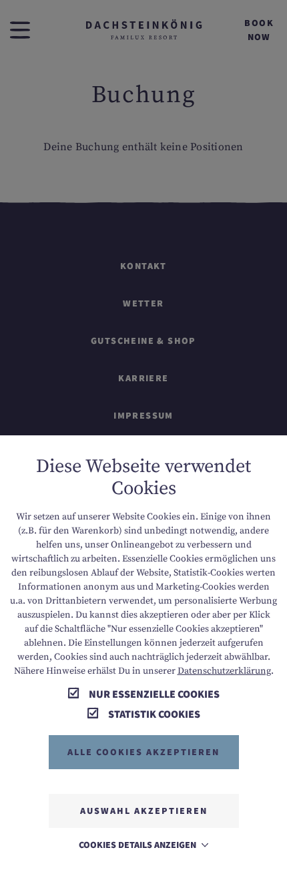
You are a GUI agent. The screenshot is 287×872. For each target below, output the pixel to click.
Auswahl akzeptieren (144, 811)
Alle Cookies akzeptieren (143, 752)
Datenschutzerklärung (224, 671)
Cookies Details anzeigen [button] (138, 845)
